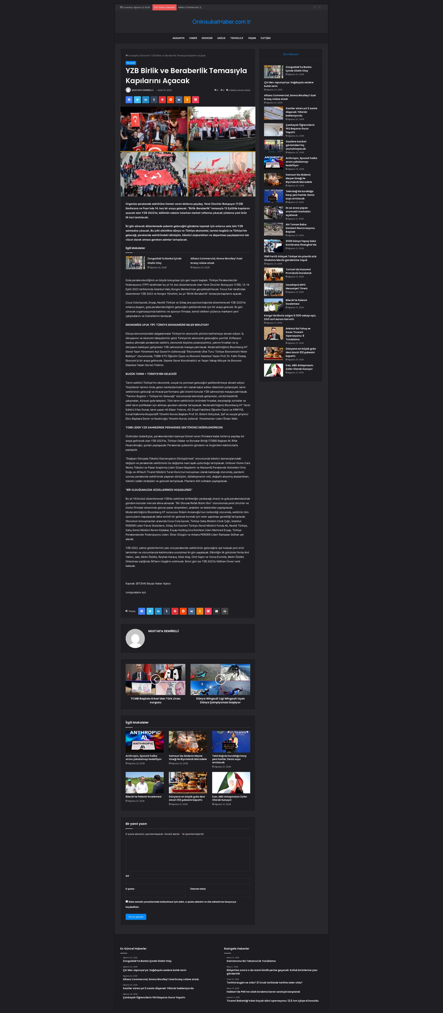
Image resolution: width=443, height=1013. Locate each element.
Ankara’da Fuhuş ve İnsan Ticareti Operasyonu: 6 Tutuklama (298, 334)
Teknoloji (236, 38)
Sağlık (221, 38)
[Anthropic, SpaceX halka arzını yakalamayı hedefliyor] (145, 741)
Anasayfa (178, 38)
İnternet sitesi (198, 888)
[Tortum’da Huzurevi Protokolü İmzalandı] (273, 274)
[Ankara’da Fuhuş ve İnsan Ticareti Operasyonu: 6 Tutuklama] (273, 333)
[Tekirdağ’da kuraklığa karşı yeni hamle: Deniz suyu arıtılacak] (231, 741)
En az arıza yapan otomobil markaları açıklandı (298, 211)
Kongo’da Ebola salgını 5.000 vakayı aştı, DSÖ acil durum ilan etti (290, 317)
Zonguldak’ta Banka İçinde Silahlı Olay (298, 68)
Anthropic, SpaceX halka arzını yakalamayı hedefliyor (144, 757)
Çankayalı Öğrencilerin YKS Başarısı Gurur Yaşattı (300, 128)
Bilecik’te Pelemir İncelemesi (143, 796)
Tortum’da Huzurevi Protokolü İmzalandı (298, 271)
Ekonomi (207, 38)
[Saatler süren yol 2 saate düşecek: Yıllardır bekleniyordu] (273, 113)
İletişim (265, 38)
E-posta (131, 888)
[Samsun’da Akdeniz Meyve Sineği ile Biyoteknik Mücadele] (188, 741)
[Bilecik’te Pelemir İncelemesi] (145, 782)
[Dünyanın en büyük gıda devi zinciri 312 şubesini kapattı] (188, 782)
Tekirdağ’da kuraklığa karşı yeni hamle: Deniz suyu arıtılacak (229, 759)
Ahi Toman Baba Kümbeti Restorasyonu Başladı (300, 228)
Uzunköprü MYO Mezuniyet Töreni (297, 286)
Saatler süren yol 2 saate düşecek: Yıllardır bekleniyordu (301, 112)
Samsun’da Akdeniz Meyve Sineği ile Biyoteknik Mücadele (188, 757)
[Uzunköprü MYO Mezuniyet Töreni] (273, 289)
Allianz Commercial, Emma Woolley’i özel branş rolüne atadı (209, 7)
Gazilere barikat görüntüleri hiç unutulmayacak (296, 145)
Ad (128, 875)
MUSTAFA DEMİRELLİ (142, 90)
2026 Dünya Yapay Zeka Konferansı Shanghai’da (301, 242)
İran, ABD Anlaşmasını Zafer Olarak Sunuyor (229, 798)
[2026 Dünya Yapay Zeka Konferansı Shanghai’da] (273, 245)
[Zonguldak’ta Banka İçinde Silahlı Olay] (135, 262)
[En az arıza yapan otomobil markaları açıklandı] (273, 212)
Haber (193, 38)
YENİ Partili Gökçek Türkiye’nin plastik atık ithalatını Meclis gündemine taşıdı (290, 258)
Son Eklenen (291, 54)
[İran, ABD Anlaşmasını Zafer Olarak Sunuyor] (231, 782)
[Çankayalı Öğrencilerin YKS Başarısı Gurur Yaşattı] (273, 129)
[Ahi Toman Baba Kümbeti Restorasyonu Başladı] (273, 229)
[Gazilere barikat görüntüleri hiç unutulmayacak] (273, 146)
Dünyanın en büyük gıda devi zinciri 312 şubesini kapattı (187, 798)
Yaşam (252, 38)
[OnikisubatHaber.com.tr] (221, 21)
